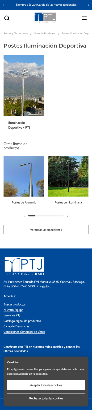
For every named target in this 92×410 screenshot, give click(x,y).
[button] (7, 18)
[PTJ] (45, 18)
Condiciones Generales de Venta (24, 331)
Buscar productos (14, 304)
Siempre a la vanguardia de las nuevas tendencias (46, 4)
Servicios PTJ (12, 315)
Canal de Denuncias (16, 326)
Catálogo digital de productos (22, 321)
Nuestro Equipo (13, 310)
